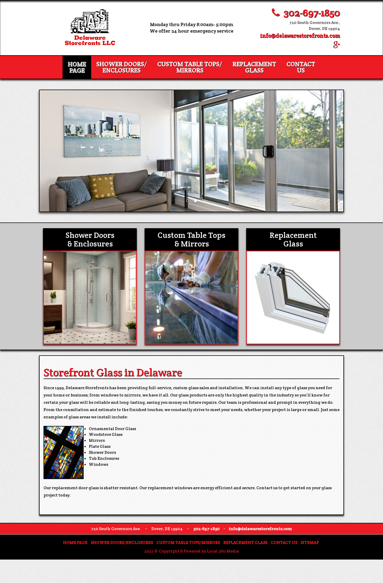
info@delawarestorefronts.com (300, 35)
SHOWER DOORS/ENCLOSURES (121, 67)
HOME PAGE (75, 542)
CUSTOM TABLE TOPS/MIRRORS (189, 67)
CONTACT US (284, 542)
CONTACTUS (301, 67)
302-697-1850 (310, 12)
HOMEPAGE (77, 67)
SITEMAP (310, 542)
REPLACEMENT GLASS (254, 67)
